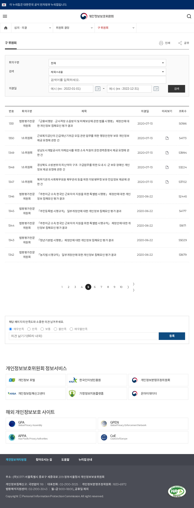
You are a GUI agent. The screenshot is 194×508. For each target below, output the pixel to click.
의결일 (13, 88)
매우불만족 (80, 329)
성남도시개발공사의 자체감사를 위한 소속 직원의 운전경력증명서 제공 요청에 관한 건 (83, 153)
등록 (171, 336)
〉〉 (134, 287)
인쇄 (167, 42)
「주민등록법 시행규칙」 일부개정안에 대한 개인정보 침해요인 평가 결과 (79, 211)
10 (121, 287)
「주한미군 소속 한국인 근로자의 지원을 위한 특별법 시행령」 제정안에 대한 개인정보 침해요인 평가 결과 (84, 196)
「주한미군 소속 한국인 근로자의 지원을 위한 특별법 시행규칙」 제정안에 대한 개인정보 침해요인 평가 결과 (84, 225)
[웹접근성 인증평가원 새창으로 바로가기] (176, 492)
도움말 (65, 459)
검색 (11, 71)
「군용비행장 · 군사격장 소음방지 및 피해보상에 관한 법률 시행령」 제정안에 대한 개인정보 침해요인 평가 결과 (83, 123)
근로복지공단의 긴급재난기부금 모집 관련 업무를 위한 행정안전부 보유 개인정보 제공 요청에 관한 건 (83, 138)
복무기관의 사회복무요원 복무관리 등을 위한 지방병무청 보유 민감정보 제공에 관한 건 (83, 182)
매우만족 (19, 329)
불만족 (62, 329)
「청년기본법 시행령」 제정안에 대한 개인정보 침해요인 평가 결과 (75, 240)
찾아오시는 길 (44, 459)
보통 (47, 329)
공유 (186, 42)
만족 (34, 329)
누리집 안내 (85, 459)
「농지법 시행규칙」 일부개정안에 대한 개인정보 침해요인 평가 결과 (76, 255)
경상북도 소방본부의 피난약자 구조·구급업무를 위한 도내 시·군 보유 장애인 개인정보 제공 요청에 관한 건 (83, 167)
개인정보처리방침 (16, 459)
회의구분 (14, 62)
